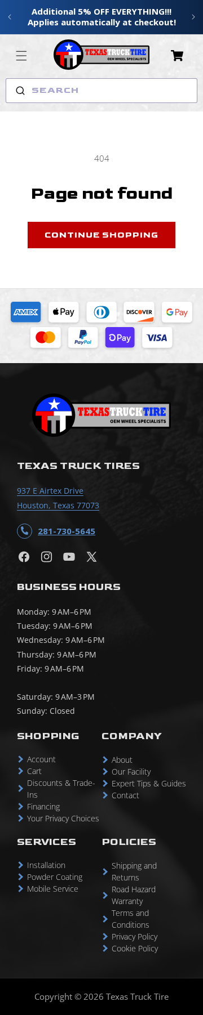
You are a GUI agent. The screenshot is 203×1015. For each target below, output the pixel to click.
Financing (43, 806)
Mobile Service (52, 888)
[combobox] (101, 90)
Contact (125, 795)
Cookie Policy (135, 948)
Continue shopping (101, 235)
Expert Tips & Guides (149, 783)
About (122, 759)
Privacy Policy (134, 936)
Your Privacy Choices (63, 818)
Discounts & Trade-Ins (61, 788)
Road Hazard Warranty (134, 895)
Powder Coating (54, 876)
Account (41, 759)
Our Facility (131, 771)
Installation (46, 865)
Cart (34, 771)
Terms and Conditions (130, 918)
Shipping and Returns (134, 871)
